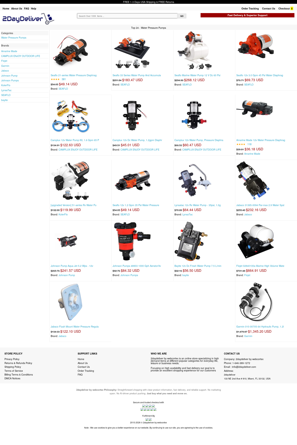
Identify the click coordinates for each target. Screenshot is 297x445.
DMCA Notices (12, 378)
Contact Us (268, 8)
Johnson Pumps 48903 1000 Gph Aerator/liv (137, 265)
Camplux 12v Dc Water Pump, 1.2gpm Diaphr (137, 140)
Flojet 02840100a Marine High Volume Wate (260, 265)
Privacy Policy (11, 359)
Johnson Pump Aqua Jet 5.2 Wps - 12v (72, 265)
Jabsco (5, 70)
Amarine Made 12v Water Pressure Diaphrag (260, 140)
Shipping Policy (13, 366)
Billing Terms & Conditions (18, 374)
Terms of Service (13, 370)
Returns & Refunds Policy (18, 363)
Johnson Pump (9, 75)
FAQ (26, 8)
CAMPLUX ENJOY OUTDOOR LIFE (20, 56)
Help (33, 8)
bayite (4, 100)
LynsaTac (6, 90)
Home (6, 8)
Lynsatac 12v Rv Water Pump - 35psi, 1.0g (197, 205)
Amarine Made (9, 51)
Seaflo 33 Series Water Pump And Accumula (137, 75)
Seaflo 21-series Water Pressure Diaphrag (74, 75)
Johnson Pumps (10, 80)
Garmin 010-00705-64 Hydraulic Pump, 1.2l (260, 326)
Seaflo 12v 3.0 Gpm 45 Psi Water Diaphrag (259, 75)
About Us (16, 8)
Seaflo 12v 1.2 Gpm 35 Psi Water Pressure (136, 205)
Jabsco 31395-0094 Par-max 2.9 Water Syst (260, 205)
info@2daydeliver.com (244, 366)
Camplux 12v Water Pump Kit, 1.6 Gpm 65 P (75, 140)
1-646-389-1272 (241, 363)
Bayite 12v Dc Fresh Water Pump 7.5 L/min (197, 265)
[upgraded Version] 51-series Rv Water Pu (73, 205)
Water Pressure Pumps (13, 37)
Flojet (4, 60)
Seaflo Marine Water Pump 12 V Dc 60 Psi (197, 75)
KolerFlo (5, 85)
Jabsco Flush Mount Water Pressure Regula (75, 326)
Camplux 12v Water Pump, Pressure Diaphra (198, 140)
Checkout (284, 8)
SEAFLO (5, 95)
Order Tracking (250, 8)
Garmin (5, 65)
